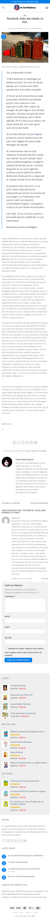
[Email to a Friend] (27, 442)
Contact (28, 912)
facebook (35, 451)
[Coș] (47, 7)
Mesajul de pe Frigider (30, 134)
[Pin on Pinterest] (31, 442)
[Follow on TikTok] (12, 841)
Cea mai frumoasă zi (39, 503)
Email (7, 627)
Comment (11, 871)
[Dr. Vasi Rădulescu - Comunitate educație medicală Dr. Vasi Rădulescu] (25, 7)
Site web (8, 638)
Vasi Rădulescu (36, 28)
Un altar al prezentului (17, 862)
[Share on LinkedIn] (35, 442)
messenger (42, 451)
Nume (8, 616)
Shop (36, 912)
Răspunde (44, 578)
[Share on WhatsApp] (14, 442)
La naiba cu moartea (11, 503)
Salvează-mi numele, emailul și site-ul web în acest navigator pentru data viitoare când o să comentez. (24, 652)
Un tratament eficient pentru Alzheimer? (25, 856)
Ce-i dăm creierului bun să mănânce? (24, 869)
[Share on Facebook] (19, 442)
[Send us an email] (16, 841)
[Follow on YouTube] (25, 841)
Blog (21, 912)
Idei (24, 15)
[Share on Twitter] (23, 442)
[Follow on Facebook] (4, 841)
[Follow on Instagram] (8, 841)
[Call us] (21, 841)
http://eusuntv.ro (28, 186)
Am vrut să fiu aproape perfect (21, 876)
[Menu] (3, 7)
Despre (15, 912)
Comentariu (10, 596)
